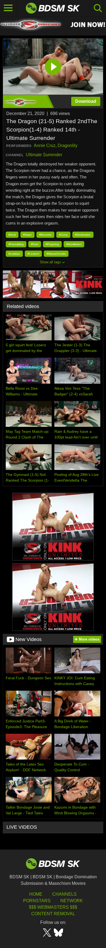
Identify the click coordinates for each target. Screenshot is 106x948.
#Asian (27, 234)
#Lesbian (14, 253)
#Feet (34, 244)
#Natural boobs (56, 253)
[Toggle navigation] (8, 8)
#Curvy (63, 234)
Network (71, 900)
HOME (35, 894)
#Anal (12, 234)
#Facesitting (16, 244)
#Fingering (52, 244)
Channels (64, 894)
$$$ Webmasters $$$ (53, 907)
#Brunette (45, 234)
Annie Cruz (44, 145)
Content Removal (53, 913)
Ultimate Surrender (44, 154)
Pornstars (37, 900)
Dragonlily (67, 145)
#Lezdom (33, 253)
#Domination (83, 234)
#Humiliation (74, 244)
